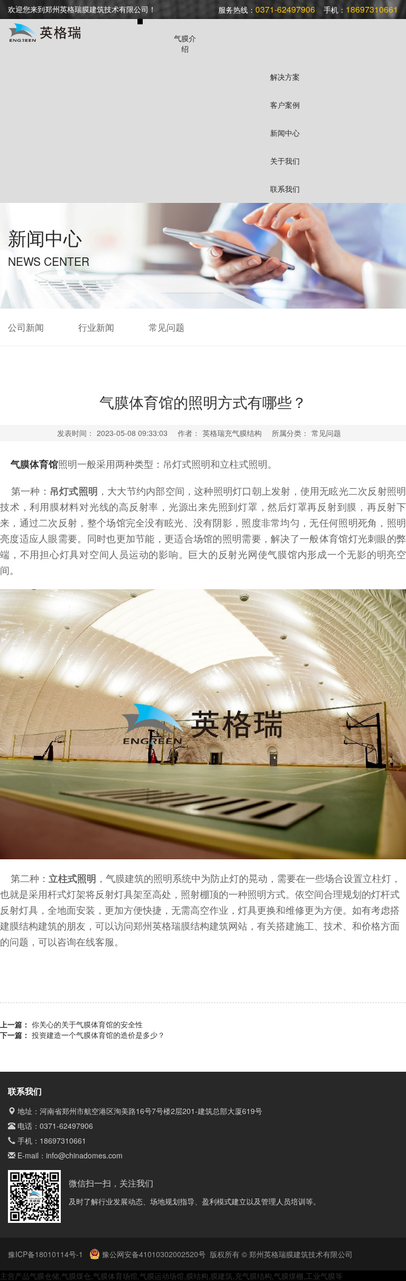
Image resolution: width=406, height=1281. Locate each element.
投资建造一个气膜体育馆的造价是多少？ (98, 1034)
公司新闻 (26, 327)
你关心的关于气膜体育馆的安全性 (87, 1024)
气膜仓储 (44, 1275)
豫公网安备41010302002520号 (153, 1254)
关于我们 (285, 160)
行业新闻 (96, 327)
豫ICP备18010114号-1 (46, 1254)
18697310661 (63, 1140)
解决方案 (285, 76)
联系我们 (285, 188)
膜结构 (197, 1275)
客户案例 (285, 104)
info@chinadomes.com (84, 1155)
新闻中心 (285, 132)
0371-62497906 (66, 1125)
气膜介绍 (185, 43)
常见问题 (166, 327)
